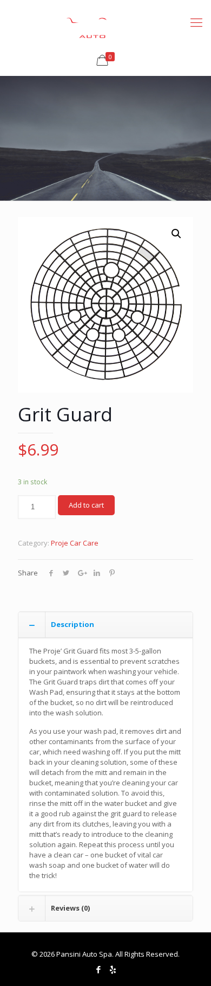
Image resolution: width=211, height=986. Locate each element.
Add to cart (86, 505)
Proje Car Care (74, 543)
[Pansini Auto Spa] (105, 21)
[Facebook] (98, 969)
